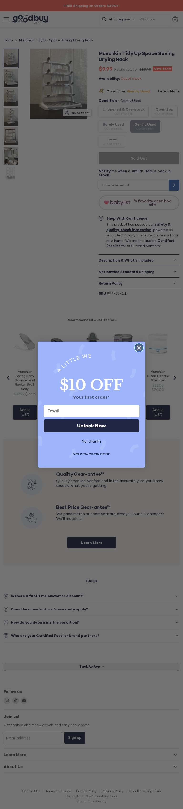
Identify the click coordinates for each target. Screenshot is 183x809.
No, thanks (91, 441)
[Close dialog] (139, 348)
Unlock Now (91, 425)
